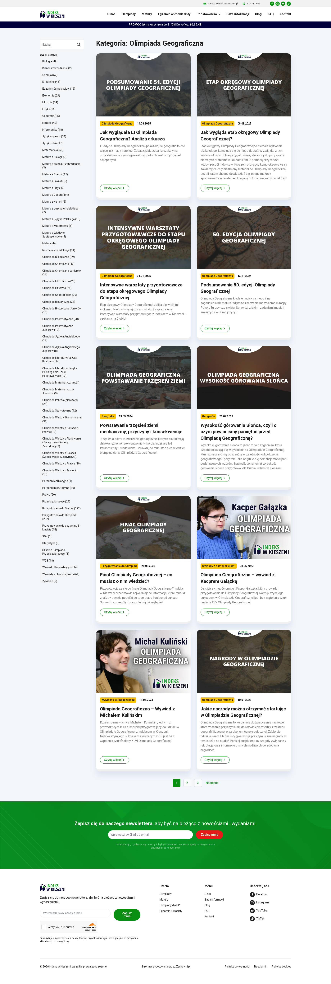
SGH (45, 536)
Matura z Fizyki (51, 188)
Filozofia (47, 102)
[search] (79, 44)
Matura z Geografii (53, 194)
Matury (147, 14)
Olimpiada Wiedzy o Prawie (58, 463)
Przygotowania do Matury (58, 508)
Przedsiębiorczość (53, 501)
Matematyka (50, 150)
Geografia (48, 115)
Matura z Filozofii (52, 181)
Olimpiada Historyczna (56, 301)
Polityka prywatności (237, 966)
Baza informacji (237, 14)
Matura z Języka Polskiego (58, 219)
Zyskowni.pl (183, 966)
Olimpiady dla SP (170, 905)
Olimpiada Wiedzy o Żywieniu (59, 470)
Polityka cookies (281, 966)
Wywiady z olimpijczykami (58, 574)
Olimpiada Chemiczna (55, 263)
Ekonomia (48, 95)
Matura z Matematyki (55, 225)
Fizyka (46, 109)
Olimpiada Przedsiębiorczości (60, 400)
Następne (212, 783)
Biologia (47, 61)
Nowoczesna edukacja (56, 250)
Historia (47, 122)
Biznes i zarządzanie (55, 68)
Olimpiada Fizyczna (54, 288)
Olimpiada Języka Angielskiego (61, 336)
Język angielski (51, 136)
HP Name (36, 804)
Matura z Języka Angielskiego (60, 208)
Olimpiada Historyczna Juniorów (61, 308)
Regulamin (260, 966)
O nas (111, 14)
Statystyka (48, 543)
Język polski (49, 143)
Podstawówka (207, 14)
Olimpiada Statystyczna (56, 410)
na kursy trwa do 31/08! (165, 24)
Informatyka (49, 129)
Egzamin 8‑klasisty (171, 910)
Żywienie (47, 581)
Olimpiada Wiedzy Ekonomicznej (62, 417)
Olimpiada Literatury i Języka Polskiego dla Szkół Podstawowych (59, 372)
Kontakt (285, 14)
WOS (45, 560)
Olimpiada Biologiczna (55, 256)
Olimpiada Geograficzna (56, 294)
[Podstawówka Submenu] (218, 14)
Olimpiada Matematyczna (58, 382)
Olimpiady (129, 14)
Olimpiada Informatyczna (57, 319)
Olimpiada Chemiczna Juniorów (61, 270)
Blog (258, 14)
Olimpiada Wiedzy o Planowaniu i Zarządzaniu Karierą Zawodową (61, 442)
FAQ (271, 14)
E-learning (48, 81)
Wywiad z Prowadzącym (57, 567)
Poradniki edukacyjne (55, 481)
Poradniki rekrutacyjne (55, 487)
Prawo (46, 494)
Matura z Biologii (52, 156)
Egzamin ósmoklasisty (174, 14)
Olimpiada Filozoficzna (56, 281)
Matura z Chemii (52, 174)
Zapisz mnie (127, 914)
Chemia (47, 75)
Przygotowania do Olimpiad (59, 515)
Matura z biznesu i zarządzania (61, 163)
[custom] (272, 3)
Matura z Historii (52, 201)
